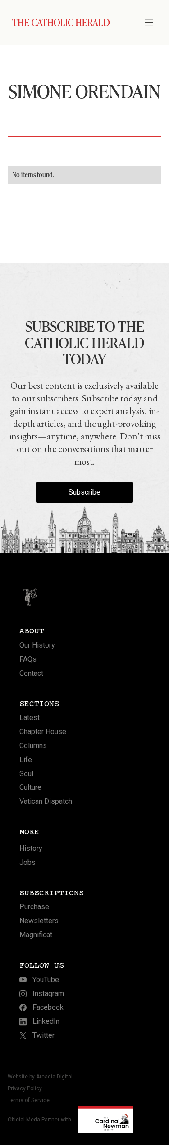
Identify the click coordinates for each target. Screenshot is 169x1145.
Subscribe (84, 492)
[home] (59, 22)
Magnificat (35, 934)
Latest (29, 717)
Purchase (34, 906)
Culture (30, 787)
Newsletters (39, 920)
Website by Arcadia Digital (40, 1076)
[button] (152, 22)
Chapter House (42, 731)
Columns (33, 745)
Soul (26, 773)
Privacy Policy (25, 1088)
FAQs (28, 659)
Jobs (27, 862)
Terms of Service (29, 1100)
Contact (31, 673)
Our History (37, 645)
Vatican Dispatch (45, 801)
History (30, 848)
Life (25, 759)
